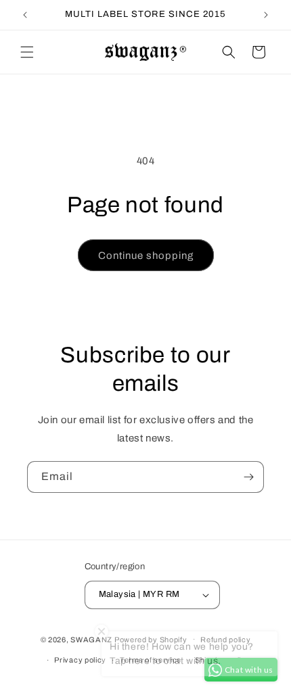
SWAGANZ (91, 639)
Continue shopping (146, 255)
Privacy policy (80, 660)
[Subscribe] (248, 477)
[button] (27, 52)
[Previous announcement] (25, 15)
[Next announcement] (266, 15)
